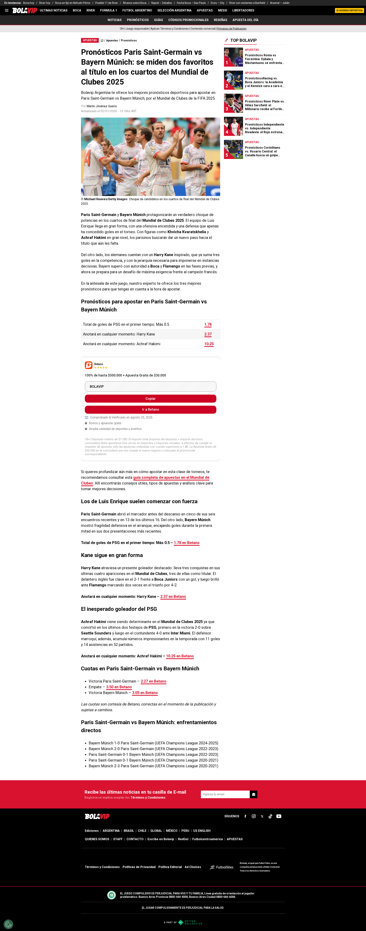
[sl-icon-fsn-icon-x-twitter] (262, 816)
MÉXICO (171, 831)
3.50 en (119, 687)
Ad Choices (193, 867)
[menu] (6, 10)
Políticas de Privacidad (139, 867)
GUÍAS (158, 20)
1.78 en (187, 542)
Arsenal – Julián (280, 2)
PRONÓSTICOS (138, 20)
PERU (185, 831)
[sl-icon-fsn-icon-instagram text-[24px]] (253, 816)
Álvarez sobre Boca (134, 2)
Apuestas (112, 40)
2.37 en (173, 596)
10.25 (209, 344)
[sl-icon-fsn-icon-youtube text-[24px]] (279, 816)
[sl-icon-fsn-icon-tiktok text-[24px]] (270, 816)
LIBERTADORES (243, 10)
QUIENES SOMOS (97, 839)
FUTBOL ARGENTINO (137, 10)
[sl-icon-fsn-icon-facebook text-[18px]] (245, 816)
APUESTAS (205, 10)
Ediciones (92, 831)
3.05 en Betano (145, 692)
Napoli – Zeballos (161, 2)
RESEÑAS (220, 20)
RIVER (91, 10)
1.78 (208, 324)
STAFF (118, 839)
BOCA (77, 10)
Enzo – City (217, 2)
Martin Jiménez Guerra (102, 106)
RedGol (183, 839)
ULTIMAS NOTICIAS (53, 10)
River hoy (44, 2)
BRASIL (129, 831)
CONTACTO (135, 839)
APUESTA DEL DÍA (245, 20)
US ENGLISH (201, 831)
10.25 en (180, 656)
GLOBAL (156, 831)
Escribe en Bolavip (161, 839)
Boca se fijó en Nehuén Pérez (72, 2)
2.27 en (153, 681)
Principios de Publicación (231, 28)
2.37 (208, 334)
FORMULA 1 (108, 10)
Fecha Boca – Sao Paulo (191, 2)
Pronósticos (129, 40)
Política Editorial (170, 867)
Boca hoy (28, 2)
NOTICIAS (115, 20)
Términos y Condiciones (148, 797)
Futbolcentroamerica (207, 839)
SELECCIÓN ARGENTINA (174, 10)
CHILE (142, 831)
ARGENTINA (111, 831)
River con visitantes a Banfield (247, 2)
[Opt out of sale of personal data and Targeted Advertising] (8, 924)
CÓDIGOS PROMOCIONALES (188, 20)
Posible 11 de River (106, 2)
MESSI (222, 10)
